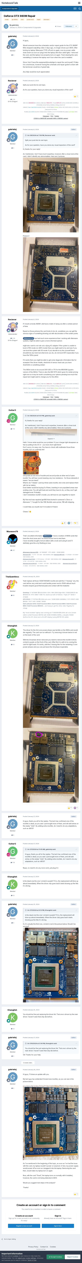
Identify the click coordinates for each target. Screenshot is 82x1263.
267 (13, 550)
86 (13, 595)
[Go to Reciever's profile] (13, 88)
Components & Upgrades (32, 27)
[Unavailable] (51, 195)
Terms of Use (31, 1260)
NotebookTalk (10, 3)
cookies (15, 1256)
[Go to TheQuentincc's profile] (13, 584)
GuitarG (12, 410)
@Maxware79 (28, 338)
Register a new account (24, 1226)
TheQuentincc (12, 577)
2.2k (13, 99)
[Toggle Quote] (26, 135)
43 (13, 644)
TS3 (51, 116)
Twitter (56, 116)
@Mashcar (47, 536)
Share (58, 26)
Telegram (46, 116)
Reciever (12, 81)
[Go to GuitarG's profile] (13, 418)
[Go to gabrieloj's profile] (6, 26)
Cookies (53, 1247)
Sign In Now (58, 1226)
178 (13, 429)
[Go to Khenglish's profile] (13, 633)
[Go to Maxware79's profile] (13, 539)
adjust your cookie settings (27, 1258)
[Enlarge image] (32, 462)
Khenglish (12, 626)
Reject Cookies (72, 1257)
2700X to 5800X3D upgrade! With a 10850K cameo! (51, 118)
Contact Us (44, 1247)
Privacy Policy (33, 1247)
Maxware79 (12, 531)
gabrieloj (15, 25)
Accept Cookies (56, 1257)
